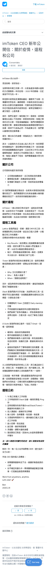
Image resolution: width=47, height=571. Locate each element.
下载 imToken (39, 4)
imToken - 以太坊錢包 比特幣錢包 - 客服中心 (19, 13)
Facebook (4, 495)
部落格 (9, 16)
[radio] (17, 511)
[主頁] (4, 6)
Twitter (7, 495)
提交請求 (30, 523)
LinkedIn (11, 495)
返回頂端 (6, 531)
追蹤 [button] (23, 70)
